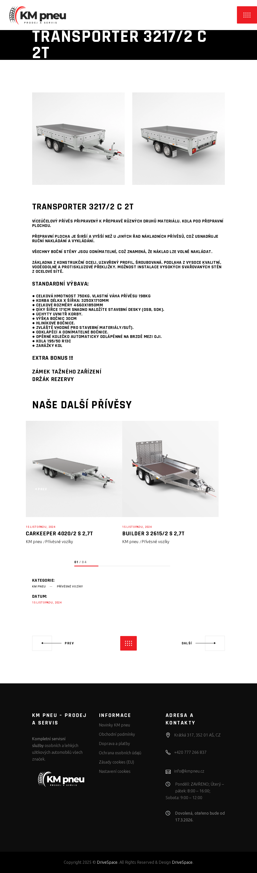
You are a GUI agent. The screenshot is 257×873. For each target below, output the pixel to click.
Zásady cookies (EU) (116, 762)
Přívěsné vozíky (59, 541)
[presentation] (41, 489)
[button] (86, 566)
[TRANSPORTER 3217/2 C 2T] (78, 138)
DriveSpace (107, 862)
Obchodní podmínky (117, 734)
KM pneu (34, 541)
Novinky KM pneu (114, 725)
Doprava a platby (114, 743)
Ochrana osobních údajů (120, 753)
